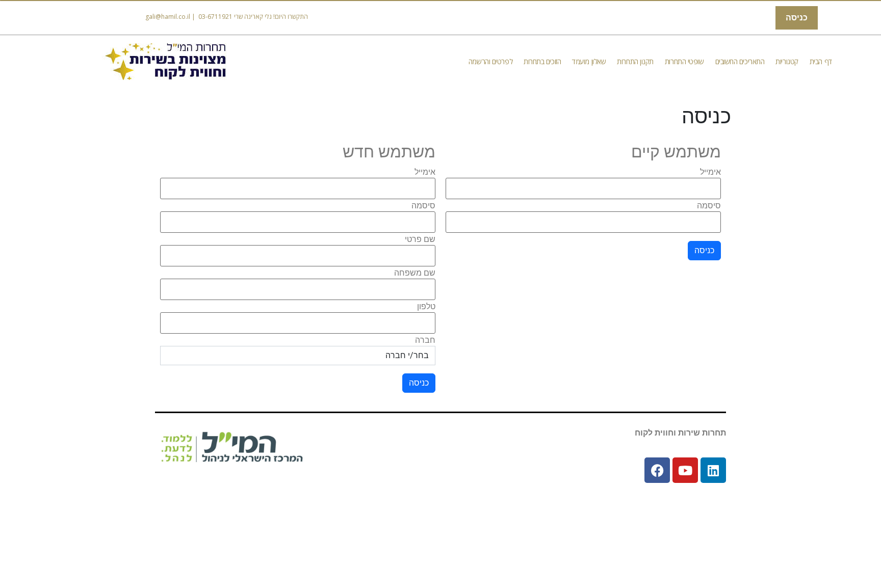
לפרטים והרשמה (490, 61)
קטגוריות (786, 61)
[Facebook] (657, 470)
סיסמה (709, 206)
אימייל (710, 172)
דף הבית (821, 61)
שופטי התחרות (684, 61)
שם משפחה (414, 273)
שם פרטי (420, 239)
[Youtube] (685, 470)
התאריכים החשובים (740, 61)
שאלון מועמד (589, 61)
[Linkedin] (713, 470)
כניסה (797, 17)
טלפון (426, 307)
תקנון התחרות (635, 61)
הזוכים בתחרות (542, 61)
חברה (425, 340)
